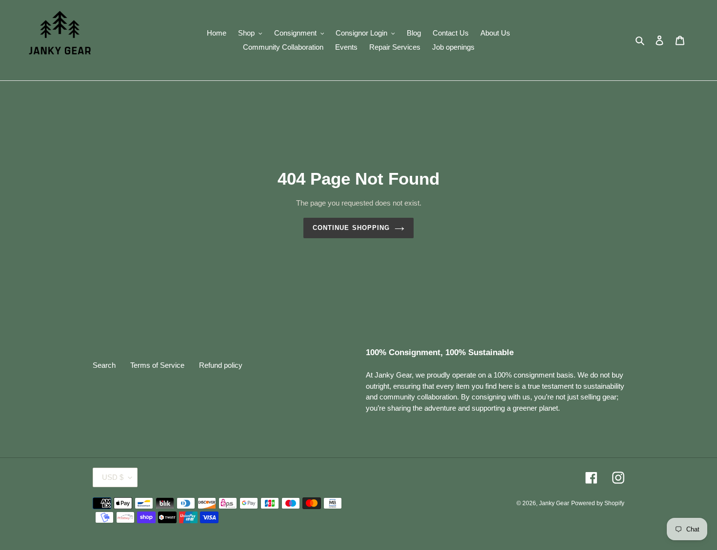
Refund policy (220, 365)
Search (104, 365)
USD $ (112, 477)
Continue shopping (351, 227)
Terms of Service (157, 365)
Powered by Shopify (597, 503)
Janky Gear (554, 503)
